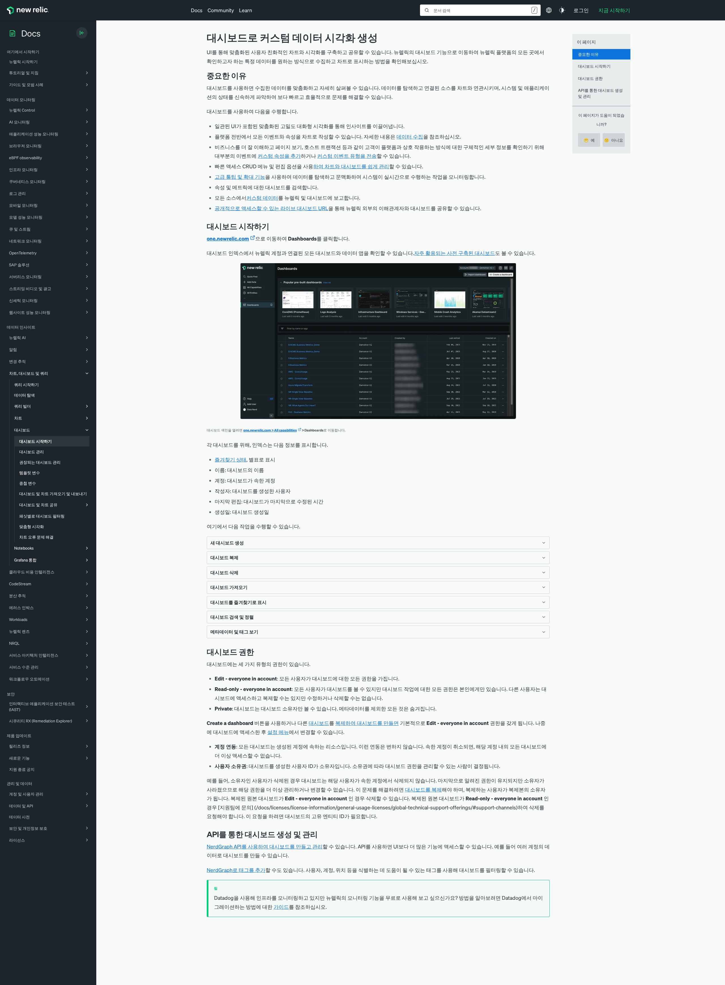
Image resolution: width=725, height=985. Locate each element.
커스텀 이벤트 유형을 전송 (347, 155)
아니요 (613, 139)
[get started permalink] (273, 226)
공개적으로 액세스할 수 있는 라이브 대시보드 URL (271, 208)
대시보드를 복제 (423, 789)
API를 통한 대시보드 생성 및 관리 (600, 93)
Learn (245, 10)
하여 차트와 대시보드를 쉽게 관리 (351, 166)
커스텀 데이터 (262, 197)
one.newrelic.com (228, 238)
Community (221, 10)
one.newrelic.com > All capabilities (270, 430)
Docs (196, 10)
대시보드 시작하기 (594, 66)
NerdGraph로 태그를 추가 (236, 870)
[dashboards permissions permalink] (258, 651)
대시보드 (319, 723)
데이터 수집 (409, 136)
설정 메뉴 (278, 732)
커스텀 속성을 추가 (279, 155)
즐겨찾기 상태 (230, 459)
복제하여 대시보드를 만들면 (367, 723)
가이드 (281, 906)
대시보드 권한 (590, 78)
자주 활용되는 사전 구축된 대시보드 (454, 253)
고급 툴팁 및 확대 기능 (240, 176)
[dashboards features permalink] (250, 75)
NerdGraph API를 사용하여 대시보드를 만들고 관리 (265, 846)
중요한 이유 (588, 54)
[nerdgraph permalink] (322, 834)
